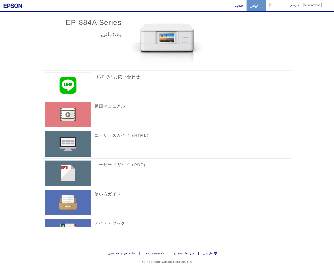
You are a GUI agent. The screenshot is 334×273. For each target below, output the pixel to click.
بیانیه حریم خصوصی (121, 253)
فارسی (208, 253)
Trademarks (154, 253)
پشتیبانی (256, 6)
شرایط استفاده (184, 253)
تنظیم (238, 6)
